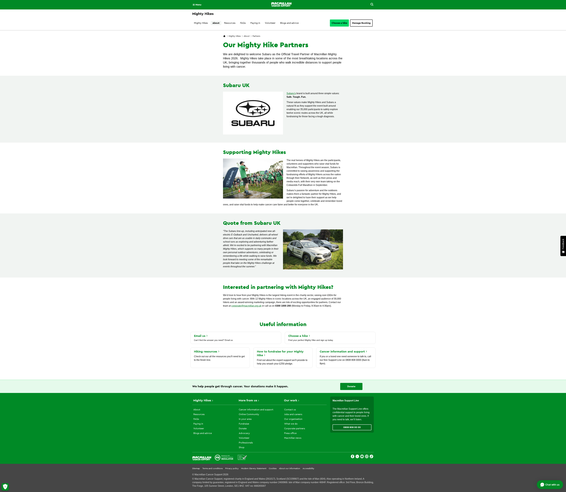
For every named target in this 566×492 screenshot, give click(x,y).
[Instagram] (366, 457)
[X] (357, 457)
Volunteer (270, 23)
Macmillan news (292, 438)
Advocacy (244, 433)
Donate (351, 386)
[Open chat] (550, 484)
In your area (245, 419)
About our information (289, 468)
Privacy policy (232, 468)
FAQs (243, 23)
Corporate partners (294, 428)
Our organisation (293, 419)
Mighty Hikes (201, 23)
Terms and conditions (212, 468)
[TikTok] (371, 457)
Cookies (273, 468)
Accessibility (308, 468)
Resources (229, 23)
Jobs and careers (293, 414)
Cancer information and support (256, 409)
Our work (290, 400)
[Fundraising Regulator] (224, 458)
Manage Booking (361, 23)
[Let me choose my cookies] (5, 487)
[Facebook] (352, 457)
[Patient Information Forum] (242, 458)
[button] (370, 4)
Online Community (249, 414)
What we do (291, 424)
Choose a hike (339, 23)
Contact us (290, 409)
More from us (248, 400)
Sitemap (196, 468)
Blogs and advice (289, 23)
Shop (241, 447)
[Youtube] (362, 457)
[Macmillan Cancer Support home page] (224, 36)
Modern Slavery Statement (253, 468)
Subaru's (291, 93)
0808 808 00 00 (352, 427)
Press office (290, 433)
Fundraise (244, 424)
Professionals (246, 443)
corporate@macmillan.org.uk (246, 306)
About (216, 23)
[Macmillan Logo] (281, 4)
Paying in (255, 23)
